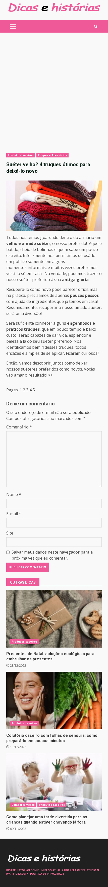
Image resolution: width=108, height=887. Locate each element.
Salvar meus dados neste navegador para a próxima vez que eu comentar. (52, 555)
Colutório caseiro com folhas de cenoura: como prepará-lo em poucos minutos (54, 700)
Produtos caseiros (21, 155)
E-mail (13, 513)
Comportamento (23, 805)
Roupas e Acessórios (52, 155)
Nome (13, 494)
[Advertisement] (54, 93)
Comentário (19, 427)
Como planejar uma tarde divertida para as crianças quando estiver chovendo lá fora (54, 782)
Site (9, 533)
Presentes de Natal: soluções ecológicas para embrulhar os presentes (54, 619)
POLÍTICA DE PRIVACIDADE (47, 873)
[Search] (95, 26)
